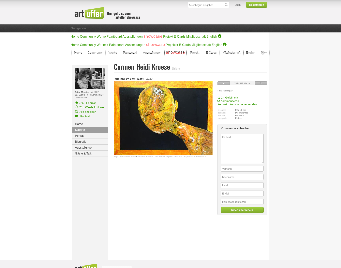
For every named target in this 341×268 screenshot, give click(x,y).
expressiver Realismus (195, 156)
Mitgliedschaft (196, 36)
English (211, 36)
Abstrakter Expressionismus (168, 156)
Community (88, 36)
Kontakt (222, 104)
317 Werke (80, 95)
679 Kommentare (95, 95)
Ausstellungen (133, 36)
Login (237, 4)
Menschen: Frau (128, 156)
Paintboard (114, 36)
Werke (101, 36)
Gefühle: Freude (145, 156)
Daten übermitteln (242, 209)
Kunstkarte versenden (243, 104)
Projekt (168, 36)
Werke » (102, 45)
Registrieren (256, 4)
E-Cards (179, 36)
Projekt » (172, 45)
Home (75, 36)
